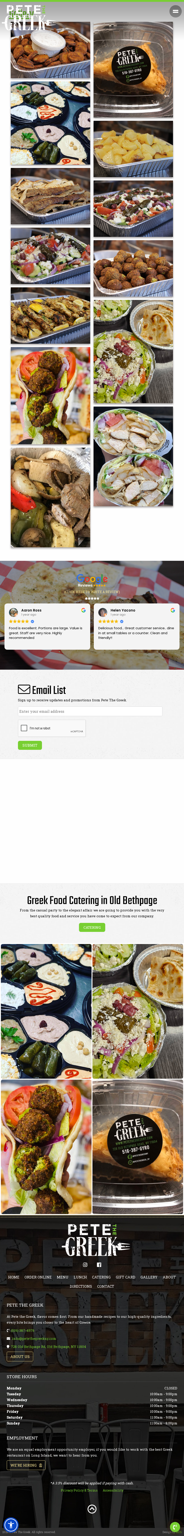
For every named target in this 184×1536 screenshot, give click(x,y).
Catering (101, 1277)
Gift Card (125, 1277)
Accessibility (113, 1490)
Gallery (149, 1277)
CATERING (92, 927)
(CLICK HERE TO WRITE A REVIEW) (92, 592)
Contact (105, 1286)
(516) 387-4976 (22, 1330)
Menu (62, 1277)
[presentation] (52, 728)
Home (13, 1277)
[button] (11, 1525)
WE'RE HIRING (24, 1465)
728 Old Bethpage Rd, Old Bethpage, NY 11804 (48, 1346)
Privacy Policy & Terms (79, 1490)
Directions (81, 1286)
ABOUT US (20, 1356)
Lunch (80, 1277)
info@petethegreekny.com (34, 1338)
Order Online (38, 1277)
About (169, 1277)
